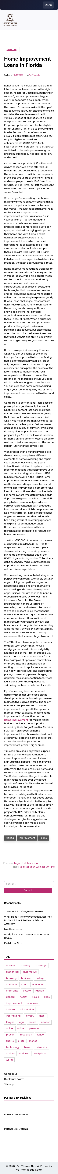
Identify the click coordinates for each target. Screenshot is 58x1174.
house (35, 997)
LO (17, 1166)
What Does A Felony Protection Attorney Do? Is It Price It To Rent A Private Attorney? (28, 920)
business (26, 978)
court (24, 984)
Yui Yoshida (34, 75)
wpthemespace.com (29, 1169)
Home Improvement (16, 720)
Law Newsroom (13, 929)
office (9, 1028)
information (27, 1009)
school (40, 1034)
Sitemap (9, 1084)
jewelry (30, 1016)
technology (12, 1047)
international (13, 1016)
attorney (25, 965)
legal (21, 1022)
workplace (39, 1053)
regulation (26, 1034)
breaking (11, 978)
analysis (10, 965)
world (9, 1060)
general (10, 997)
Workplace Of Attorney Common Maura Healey (27, 936)
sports (10, 1041)
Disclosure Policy (14, 1079)
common (11, 984)
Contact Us (10, 1074)
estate (27, 990)
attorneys (41, 965)
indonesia (32, 1003)
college (40, 978)
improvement (27, 838)
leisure (32, 1022)
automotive (30, 972)
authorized (12, 972)
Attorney (12, 49)
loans (43, 838)
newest (45, 1022)
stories (33, 1041)
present (10, 1034)
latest (42, 1016)
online (20, 1028)
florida (10, 838)
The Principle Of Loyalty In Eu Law (23, 911)
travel (27, 1047)
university (41, 1047)
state (21, 1041)
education (38, 984)
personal (34, 1028)
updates (24, 1053)
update (10, 1053)
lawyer (10, 1022)
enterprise (12, 990)
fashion (39, 990)
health (23, 997)
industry (10, 1009)
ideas (47, 997)
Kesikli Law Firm (13, 943)
